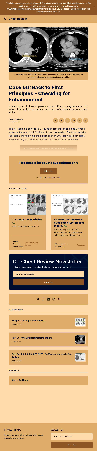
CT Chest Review (15, 18)
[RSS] (59, 299)
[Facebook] (43, 299)
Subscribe (48, 171)
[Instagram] (53, 299)
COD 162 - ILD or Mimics (27, 219)
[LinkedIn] (48, 299)
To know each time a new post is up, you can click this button (48, 148)
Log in (58, 177)
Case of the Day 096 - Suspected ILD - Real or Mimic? (69, 222)
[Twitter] (37, 299)
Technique (81, 245)
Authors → (14, 370)
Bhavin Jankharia (16, 119)
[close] (94, 7)
